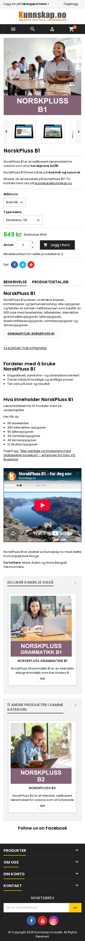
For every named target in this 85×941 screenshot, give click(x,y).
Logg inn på (26, 4)
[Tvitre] (22, 264)
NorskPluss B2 (42, 788)
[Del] (14, 264)
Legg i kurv (56, 245)
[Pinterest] (30, 264)
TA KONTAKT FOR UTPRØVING (25, 348)
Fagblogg (71, 4)
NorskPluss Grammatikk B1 (42, 660)
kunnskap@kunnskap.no (53, 183)
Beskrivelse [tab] (15, 282)
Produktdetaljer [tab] (50, 282)
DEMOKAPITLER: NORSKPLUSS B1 (31, 334)
